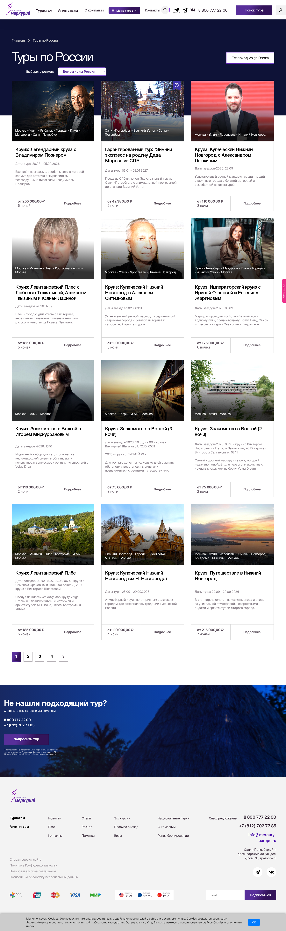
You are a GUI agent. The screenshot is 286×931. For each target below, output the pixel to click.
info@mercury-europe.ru (262, 837)
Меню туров (124, 10)
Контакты (152, 10)
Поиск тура (254, 10)
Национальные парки (173, 818)
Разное (87, 827)
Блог (51, 827)
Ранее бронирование (173, 836)
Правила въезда (126, 827)
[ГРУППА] (173, 10)
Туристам (44, 10)
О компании (94, 10)
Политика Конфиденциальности (33, 865)
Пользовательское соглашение (33, 871)
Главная (18, 40)
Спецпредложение (223, 818)
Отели (86, 818)
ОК (254, 922)
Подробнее (72, 203)
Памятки (88, 836)
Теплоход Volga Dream (250, 58)
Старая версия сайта (25, 859)
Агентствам (68, 10)
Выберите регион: (40, 71)
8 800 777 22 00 (213, 10)
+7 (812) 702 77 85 (19, 725)
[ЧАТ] (183, 10)
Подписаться (260, 895)
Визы (118, 836)
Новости (54, 818)
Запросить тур (26, 739)
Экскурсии (122, 818)
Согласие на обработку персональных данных (44, 877)
